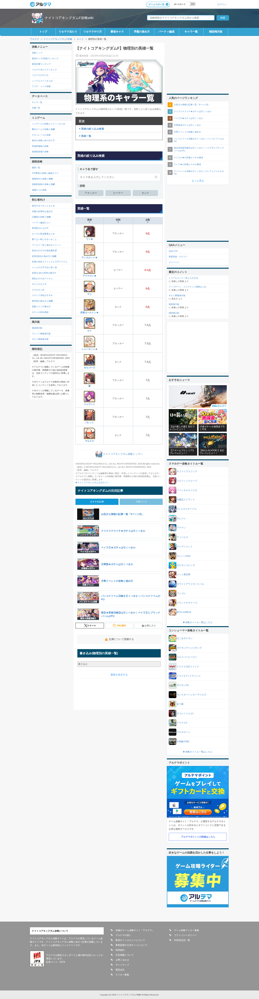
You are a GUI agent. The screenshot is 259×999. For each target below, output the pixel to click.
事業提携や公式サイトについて (131, 945)
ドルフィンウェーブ (187, 480)
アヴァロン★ (89, 276)
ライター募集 (122, 974)
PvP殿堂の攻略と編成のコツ (45, 173)
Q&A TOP (173, 251)
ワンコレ (181, 593)
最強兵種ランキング (41, 64)
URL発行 (121, 625)
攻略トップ (37, 53)
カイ (89, 331)
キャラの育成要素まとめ (43, 234)
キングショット (185, 546)
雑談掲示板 (215, 31)
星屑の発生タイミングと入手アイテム (49, 262)
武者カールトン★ (89, 312)
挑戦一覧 (36, 167)
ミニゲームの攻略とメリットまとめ (48, 124)
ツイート (91, 625)
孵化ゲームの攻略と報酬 (43, 129)
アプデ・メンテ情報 (41, 86)
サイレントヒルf (185, 713)
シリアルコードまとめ (42, 81)
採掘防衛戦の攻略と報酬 (43, 184)
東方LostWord (184, 612)
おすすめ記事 (97, 501)
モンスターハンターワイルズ (191, 694)
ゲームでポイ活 (156, 4)
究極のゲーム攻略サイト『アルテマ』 (134, 930)
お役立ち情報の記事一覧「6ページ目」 (192, 104)
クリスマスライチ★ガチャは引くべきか (192, 111)
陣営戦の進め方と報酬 (42, 301)
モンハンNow (184, 556)
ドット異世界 (183, 574)
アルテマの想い (123, 935)
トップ (43, 31)
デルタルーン (183, 732)
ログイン (221, 4)
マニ (89, 294)
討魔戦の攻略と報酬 (41, 217)
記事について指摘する (121, 639)
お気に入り (150, 625)
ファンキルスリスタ (187, 490)
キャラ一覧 (191, 31)
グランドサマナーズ (187, 602)
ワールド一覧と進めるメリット (46, 245)
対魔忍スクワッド (186, 499)
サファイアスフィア (187, 471)
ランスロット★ (89, 257)
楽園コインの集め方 (41, 306)
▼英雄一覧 (84, 136)
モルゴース (89, 367)
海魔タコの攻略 (39, 190)
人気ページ (141, 501)
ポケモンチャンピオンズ (189, 647)
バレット (89, 422)
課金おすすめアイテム (42, 278)
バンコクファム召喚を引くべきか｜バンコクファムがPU (199, 140)
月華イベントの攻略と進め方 (187, 132)
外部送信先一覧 (182, 940)
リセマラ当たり (68, 31)
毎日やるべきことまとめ (43, 206)
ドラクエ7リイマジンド (189, 676)
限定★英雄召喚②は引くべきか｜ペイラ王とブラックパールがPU (199, 149)
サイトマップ (122, 965)
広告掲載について (124, 955)
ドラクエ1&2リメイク (188, 666)
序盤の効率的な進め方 (42, 211)
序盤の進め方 (142, 31)
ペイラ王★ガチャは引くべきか (188, 118)
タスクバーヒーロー (187, 657)
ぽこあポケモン (185, 638)
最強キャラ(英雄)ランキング (45, 58)
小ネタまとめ (38, 290)
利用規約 (120, 950)
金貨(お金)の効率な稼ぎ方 (44, 273)
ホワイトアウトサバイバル (190, 584)
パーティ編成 (166, 31)
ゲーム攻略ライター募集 (186, 930)
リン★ (89, 239)
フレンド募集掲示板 (41, 333)
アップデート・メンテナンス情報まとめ (187, 287)
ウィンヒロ (182, 537)
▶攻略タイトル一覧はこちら (198, 622)
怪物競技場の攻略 (40, 151)
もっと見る (198, 180)
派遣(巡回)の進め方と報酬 (44, 256)
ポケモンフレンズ (186, 565)
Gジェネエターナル (187, 509)
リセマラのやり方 (40, 75)
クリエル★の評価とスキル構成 (188, 157)
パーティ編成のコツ (41, 222)
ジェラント (89, 404)
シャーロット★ (89, 349)
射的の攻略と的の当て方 (43, 140)
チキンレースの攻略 (41, 135)
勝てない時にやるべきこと (44, 239)
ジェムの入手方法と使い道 (44, 267)
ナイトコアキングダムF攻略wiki (69, 18)
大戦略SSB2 (183, 741)
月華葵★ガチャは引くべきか (187, 125)
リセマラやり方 (92, 31)
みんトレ (181, 518)
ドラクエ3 (182, 722)
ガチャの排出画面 (40, 312)
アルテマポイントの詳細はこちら (198, 836)
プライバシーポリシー (185, 935)
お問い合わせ (122, 960)
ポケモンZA (183, 685)
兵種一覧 (36, 108)
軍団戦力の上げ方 (40, 228)
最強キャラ (117, 31)
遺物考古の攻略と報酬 (42, 179)
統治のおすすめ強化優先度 (44, 250)
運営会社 (120, 969)
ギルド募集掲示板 (40, 339)
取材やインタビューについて (130, 940)
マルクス (89, 441)
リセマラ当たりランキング (44, 69)
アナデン (181, 527)
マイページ (174, 262)
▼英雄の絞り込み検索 (91, 128)
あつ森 (180, 704)
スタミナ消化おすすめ (42, 295)
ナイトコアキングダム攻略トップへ (123, 454)
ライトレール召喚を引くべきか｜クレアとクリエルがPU (199, 172)
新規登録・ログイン (178, 256)
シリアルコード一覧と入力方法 (183, 278)
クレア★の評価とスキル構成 (187, 164)
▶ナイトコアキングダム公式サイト (92, 482)
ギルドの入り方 (39, 284)
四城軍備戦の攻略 (40, 146)
